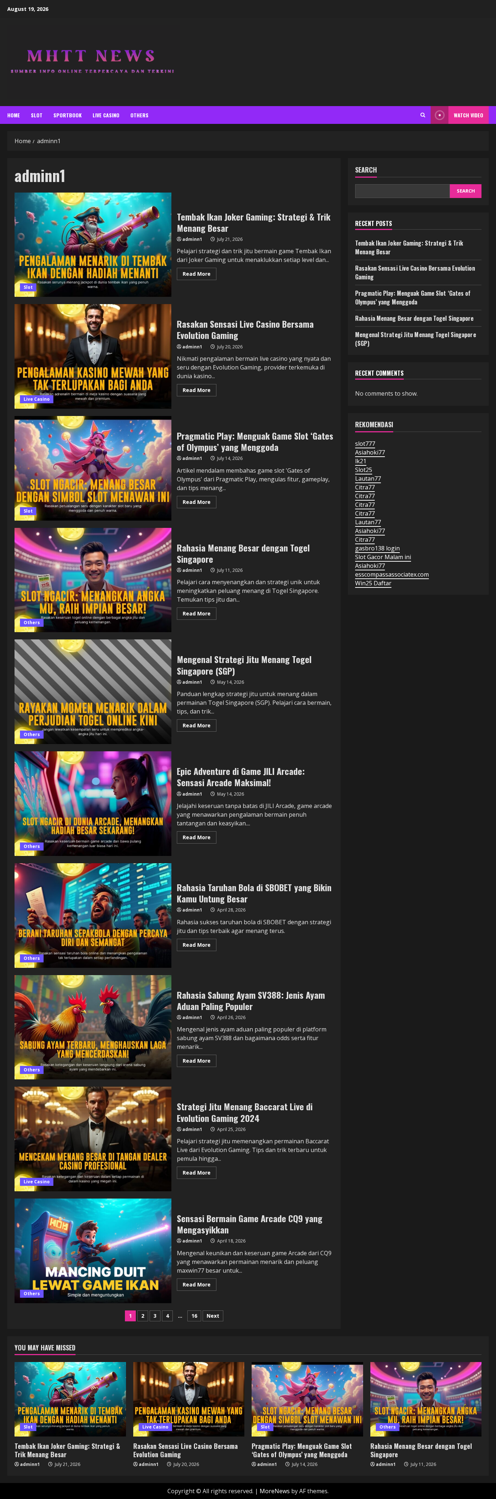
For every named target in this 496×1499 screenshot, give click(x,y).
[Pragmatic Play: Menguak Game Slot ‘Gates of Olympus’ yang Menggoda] (307, 1399)
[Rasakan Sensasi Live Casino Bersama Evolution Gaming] (189, 1399)
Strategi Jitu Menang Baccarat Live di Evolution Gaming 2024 (93, 1139)
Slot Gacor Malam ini (383, 557)
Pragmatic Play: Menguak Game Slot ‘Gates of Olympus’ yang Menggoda (93, 468)
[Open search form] (422, 115)
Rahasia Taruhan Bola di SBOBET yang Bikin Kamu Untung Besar (93, 915)
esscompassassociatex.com (392, 574)
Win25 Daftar (373, 583)
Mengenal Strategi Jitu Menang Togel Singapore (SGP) (93, 691)
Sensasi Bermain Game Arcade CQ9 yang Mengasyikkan (93, 1251)
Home (13, 115)
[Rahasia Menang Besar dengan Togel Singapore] (426, 1399)
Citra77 (365, 487)
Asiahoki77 (370, 452)
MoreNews (275, 1491)
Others (139, 115)
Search (366, 169)
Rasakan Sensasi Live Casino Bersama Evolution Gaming (93, 356)
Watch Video (468, 115)
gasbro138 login (377, 548)
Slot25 (363, 470)
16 (194, 1315)
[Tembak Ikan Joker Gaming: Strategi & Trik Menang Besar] (70, 1399)
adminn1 (192, 239)
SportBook (67, 115)
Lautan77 (368, 478)
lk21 (360, 461)
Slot (36, 115)
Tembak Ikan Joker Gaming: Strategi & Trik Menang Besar (93, 245)
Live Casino (106, 115)
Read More (199, 275)
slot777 (365, 444)
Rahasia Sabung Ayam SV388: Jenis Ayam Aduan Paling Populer (93, 1027)
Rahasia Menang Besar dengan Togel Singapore (93, 580)
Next (213, 1315)
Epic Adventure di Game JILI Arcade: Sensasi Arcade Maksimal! (93, 803)
